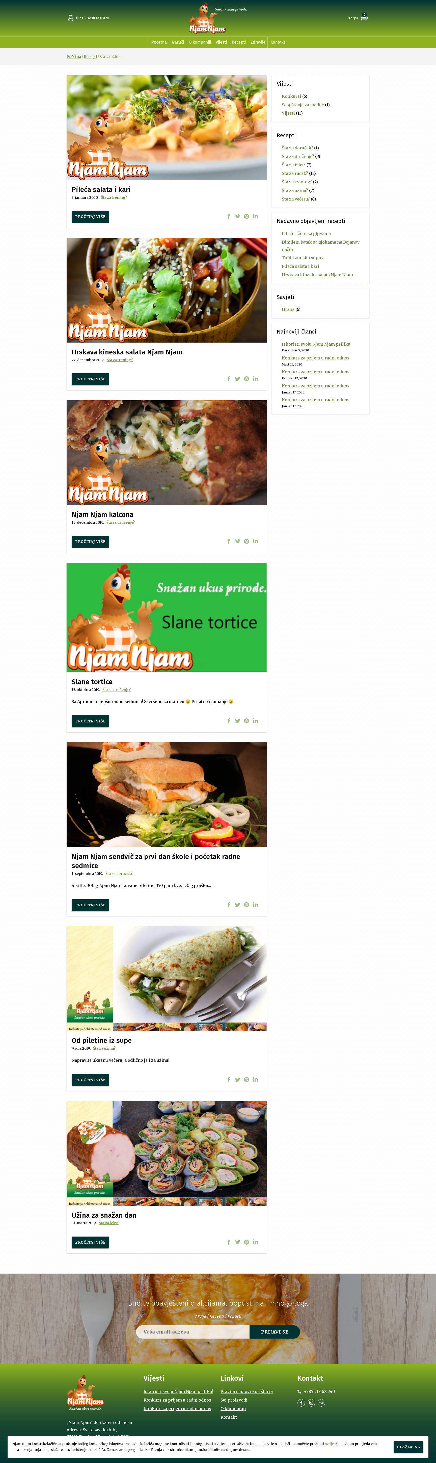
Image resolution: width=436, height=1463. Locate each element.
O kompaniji (200, 42)
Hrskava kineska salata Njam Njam (317, 274)
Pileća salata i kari (300, 266)
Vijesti (221, 42)
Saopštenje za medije (303, 104)
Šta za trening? (114, 197)
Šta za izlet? (109, 1223)
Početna (159, 42)
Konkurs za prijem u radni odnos (315, 357)
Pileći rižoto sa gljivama (306, 233)
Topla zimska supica (303, 257)
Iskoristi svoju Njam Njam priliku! (316, 344)
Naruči (178, 42)
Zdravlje (258, 42)
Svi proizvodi (234, 1400)
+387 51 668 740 (319, 1391)
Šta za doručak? (118, 873)
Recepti (239, 42)
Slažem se (408, 1447)
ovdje (329, 1444)
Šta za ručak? (295, 173)
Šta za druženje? (120, 522)
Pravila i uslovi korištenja (247, 1391)
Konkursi (291, 96)
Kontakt (277, 42)
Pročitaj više (90, 216)
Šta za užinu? (104, 1048)
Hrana (288, 309)
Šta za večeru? (296, 199)
